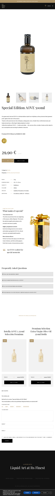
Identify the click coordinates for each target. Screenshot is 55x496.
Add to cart (21, 160)
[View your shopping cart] (45, 5)
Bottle (8, 170)
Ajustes (45, 492)
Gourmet (12, 172)
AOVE (8, 172)
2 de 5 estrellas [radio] (7, 406)
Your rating (6, 404)
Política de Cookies (42, 478)
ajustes (18, 494)
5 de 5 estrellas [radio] (26, 406)
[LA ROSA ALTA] (3, 6)
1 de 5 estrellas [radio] (3, 406)
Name (4, 424)
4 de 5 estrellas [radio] (19, 406)
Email (4, 430)
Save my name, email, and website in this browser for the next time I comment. (28, 437)
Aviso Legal (10, 478)
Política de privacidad (25, 478)
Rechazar (36, 492)
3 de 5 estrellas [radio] (12, 406)
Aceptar (27, 492)
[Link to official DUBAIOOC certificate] (4, 140)
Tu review (5, 409)
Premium (17, 172)
